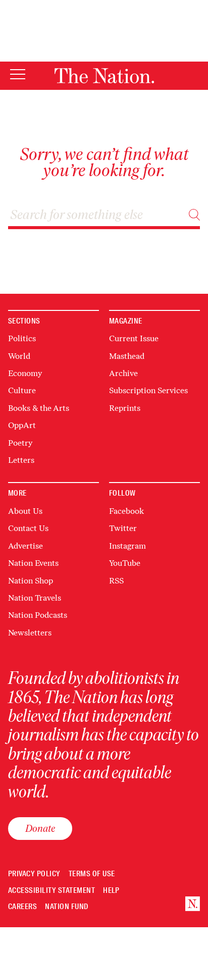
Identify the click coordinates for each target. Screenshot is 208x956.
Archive (123, 373)
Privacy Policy (34, 874)
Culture (22, 390)
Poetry (20, 443)
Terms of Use (92, 874)
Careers (22, 906)
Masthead (126, 356)
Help (111, 890)
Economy (25, 373)
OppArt (22, 425)
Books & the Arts (38, 408)
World (19, 356)
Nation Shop (30, 581)
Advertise (25, 546)
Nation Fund (66, 906)
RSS (116, 581)
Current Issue (134, 338)
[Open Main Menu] (17, 75)
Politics (22, 338)
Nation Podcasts (37, 615)
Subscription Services (148, 390)
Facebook (126, 511)
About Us (25, 511)
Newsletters (29, 633)
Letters (21, 460)
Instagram (127, 546)
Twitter (123, 528)
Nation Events (33, 563)
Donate (40, 828)
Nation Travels (34, 598)
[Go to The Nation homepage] (104, 75)
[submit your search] (194, 214)
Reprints (124, 408)
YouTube (124, 563)
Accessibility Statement (51, 890)
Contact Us (28, 528)
